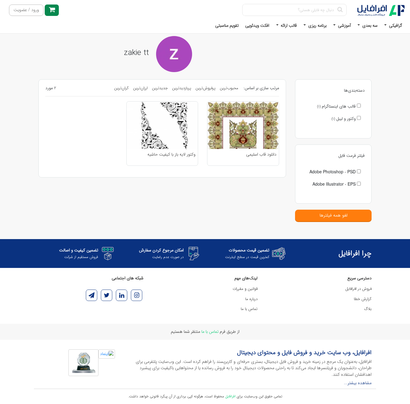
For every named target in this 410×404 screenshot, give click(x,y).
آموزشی (344, 25)
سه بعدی (369, 25)
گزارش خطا (363, 299)
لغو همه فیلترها (333, 215)
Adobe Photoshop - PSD (333, 172)
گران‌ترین (121, 88)
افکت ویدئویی (257, 25)
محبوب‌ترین (229, 88)
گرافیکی (395, 25)
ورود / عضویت (26, 10)
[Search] (339, 10)
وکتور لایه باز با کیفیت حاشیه (171, 154)
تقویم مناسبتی (227, 25)
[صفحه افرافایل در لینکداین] (121, 295)
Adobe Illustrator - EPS (334, 184)
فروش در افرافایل (358, 289)
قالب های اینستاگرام (337, 106)
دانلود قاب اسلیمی (261, 154)
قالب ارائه (288, 25)
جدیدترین (160, 88)
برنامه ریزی (317, 25)
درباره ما (251, 299)
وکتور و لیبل (344, 119)
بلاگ (368, 309)
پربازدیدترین (181, 88)
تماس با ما (249, 309)
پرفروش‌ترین (205, 88)
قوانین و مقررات (245, 289)
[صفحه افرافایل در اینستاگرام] (136, 295)
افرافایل (230, 396)
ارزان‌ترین (140, 88)
